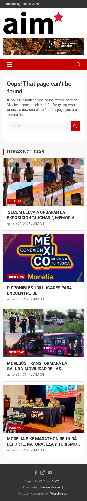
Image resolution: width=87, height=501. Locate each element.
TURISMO (14, 427)
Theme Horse (49, 487)
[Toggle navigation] (9, 64)
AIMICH (38, 224)
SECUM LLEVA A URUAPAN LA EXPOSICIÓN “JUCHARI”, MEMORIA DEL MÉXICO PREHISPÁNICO (40, 218)
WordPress (58, 493)
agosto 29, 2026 (18, 224)
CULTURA (14, 201)
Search (75, 126)
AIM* (55, 481)
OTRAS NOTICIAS (25, 151)
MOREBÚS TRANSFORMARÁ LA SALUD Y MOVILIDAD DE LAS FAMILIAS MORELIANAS (37, 369)
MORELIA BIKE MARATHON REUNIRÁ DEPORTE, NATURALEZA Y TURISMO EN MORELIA (42, 444)
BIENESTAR (16, 276)
